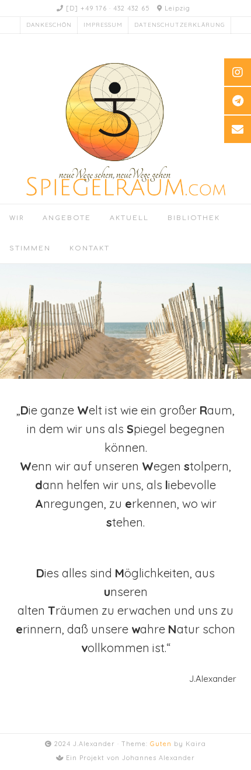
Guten (161, 744)
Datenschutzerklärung (179, 25)
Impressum (103, 25)
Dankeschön (49, 25)
